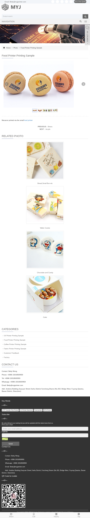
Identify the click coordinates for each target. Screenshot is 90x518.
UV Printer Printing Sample (14, 336)
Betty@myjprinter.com (15, 385)
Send (11, 444)
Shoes (50, 127)
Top (78, 516)
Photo (15, 48)
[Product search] (85, 16)
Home (8, 48)
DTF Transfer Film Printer (10, 410)
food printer (28, 120)
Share (11, 516)
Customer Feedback (11, 353)
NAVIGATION (8, 21)
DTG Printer (47, 410)
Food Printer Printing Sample (31, 48)
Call (33, 516)
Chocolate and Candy (45, 273)
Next (83, 84)
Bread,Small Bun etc (45, 183)
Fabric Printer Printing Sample (15, 349)
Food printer (38, 410)
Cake (45, 317)
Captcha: (5, 432)
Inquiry (56, 516)
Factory (6, 357)
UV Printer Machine (26, 410)
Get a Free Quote (80, 1)
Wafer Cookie (45, 228)
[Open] (87, 35)
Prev (6, 84)
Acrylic (48, 129)
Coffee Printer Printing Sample (15, 344)
